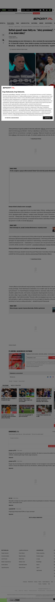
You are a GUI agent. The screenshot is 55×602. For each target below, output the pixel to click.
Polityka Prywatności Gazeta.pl (21, 115)
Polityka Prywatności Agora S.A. (36, 115)
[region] (27, 103)
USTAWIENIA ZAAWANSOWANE (12, 117)
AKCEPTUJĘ (47, 117)
